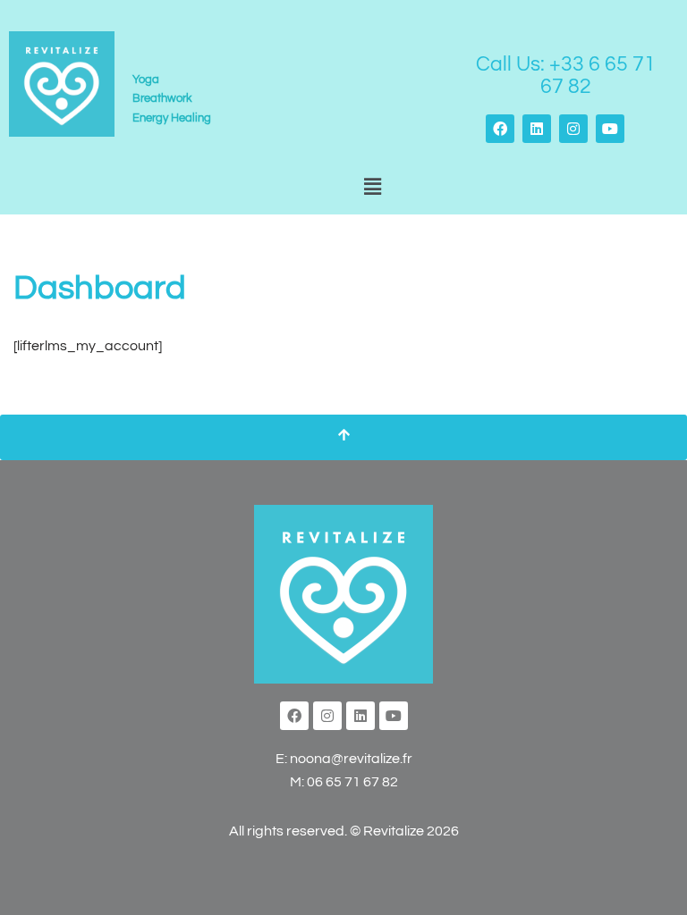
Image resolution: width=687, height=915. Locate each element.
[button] (372, 188)
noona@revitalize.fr (351, 758)
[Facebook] (500, 128)
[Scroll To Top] (343, 438)
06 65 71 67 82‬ (352, 782)
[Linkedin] (536, 128)
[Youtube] (610, 128)
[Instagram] (573, 128)
